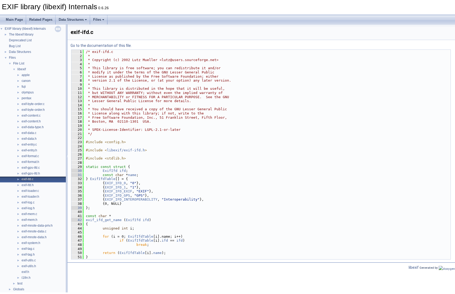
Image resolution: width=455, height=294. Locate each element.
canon (26, 81)
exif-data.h (29, 139)
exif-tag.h (28, 254)
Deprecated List (20, 40)
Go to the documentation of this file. (101, 45)
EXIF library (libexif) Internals (25, 29)
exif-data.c (29, 133)
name (132, 175)
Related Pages (40, 20)
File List (18, 63)
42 (76, 220)
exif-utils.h (29, 266)
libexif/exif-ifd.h (126, 150)
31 (76, 175)
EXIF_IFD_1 (115, 187)
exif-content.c (31, 115)
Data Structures (71, 20)
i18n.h (26, 278)
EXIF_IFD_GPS (117, 195)
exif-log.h (28, 208)
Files (97, 20)
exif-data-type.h (33, 127)
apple (26, 75)
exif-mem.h (29, 220)
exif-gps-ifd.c (31, 168)
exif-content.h (31, 121)
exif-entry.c (29, 144)
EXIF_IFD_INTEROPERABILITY (131, 199)
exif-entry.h (29, 150)
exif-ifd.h (28, 185)
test (19, 283)
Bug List (15, 46)
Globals (18, 289)
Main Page (14, 20)
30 (76, 171)
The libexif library (21, 34)
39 (76, 208)
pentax (26, 98)
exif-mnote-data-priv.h (37, 225)
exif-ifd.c (27, 179)
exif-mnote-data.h (34, 237)
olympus (28, 92)
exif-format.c (30, 156)
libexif (21, 69)
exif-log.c (28, 202)
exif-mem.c (29, 214)
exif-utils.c (29, 260)
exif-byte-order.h (33, 110)
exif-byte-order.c (33, 104)
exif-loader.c (30, 191)
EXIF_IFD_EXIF (118, 191)
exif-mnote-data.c (34, 231)
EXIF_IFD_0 (115, 183)
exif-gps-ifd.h (31, 173)
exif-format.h (30, 162)
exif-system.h (31, 243)
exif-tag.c (28, 249)
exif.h (25, 272)
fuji (24, 86)
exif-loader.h (30, 196)
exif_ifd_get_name (104, 220)
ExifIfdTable (102, 179)
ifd (123, 171)
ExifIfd (110, 171)
